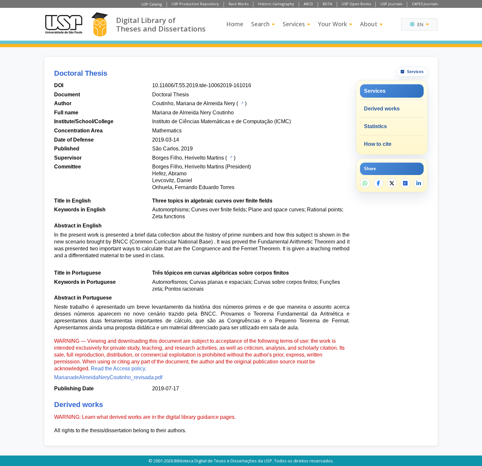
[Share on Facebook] (378, 183)
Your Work (332, 24)
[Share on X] (392, 183)
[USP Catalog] (241, 103)
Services (294, 24)
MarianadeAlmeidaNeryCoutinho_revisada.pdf (108, 377)
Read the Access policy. (118, 368)
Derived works (382, 108)
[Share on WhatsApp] (365, 183)
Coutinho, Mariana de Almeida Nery (193, 103)
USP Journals (391, 4)
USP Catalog (151, 4)
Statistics (375, 126)
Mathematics (167, 130)
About (368, 24)
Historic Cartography (276, 4)
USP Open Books (356, 4)
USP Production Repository (195, 4)
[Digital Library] (99, 24)
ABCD (308, 4)
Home (234, 24)
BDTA (327, 4)
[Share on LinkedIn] (419, 183)
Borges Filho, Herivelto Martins (188, 158)
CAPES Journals (425, 4)
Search (260, 24)
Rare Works (239, 4)
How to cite (378, 144)
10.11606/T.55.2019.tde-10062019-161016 (201, 85)
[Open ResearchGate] (405, 183)
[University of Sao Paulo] (63, 24)
